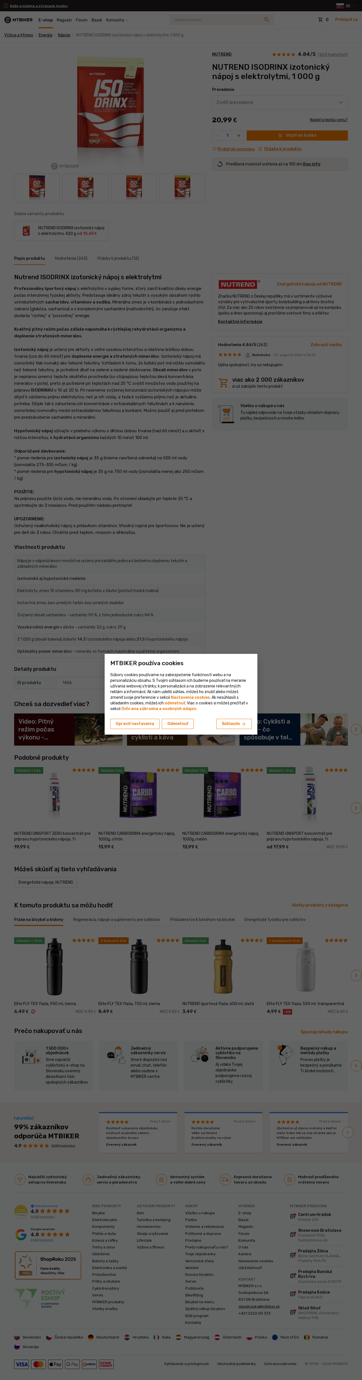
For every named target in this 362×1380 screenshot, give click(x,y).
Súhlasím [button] (234, 724)
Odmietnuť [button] (177, 723)
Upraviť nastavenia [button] (135, 723)
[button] (175, 703)
